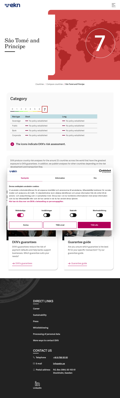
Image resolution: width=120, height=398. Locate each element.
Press (35, 321)
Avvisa (25, 225)
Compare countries (54, 84)
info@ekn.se (59, 363)
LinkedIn (37, 388)
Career (36, 308)
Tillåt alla (94, 225)
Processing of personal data (46, 334)
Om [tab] (95, 178)
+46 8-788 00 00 (60, 357)
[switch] (46, 215)
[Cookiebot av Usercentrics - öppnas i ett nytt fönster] (100, 171)
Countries (40, 84)
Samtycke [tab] (25, 178)
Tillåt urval (60, 225)
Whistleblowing (40, 327)
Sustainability (40, 315)
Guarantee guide (79, 263)
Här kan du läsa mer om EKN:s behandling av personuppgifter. (36, 201)
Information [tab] (60, 178)
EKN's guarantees (23, 263)
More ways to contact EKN (46, 340)
